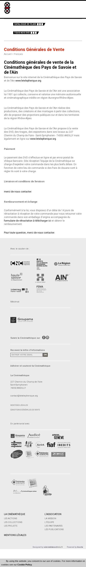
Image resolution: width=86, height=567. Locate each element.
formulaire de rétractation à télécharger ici (27, 220)
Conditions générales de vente (25, 410)
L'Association (53, 514)
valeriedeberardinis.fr (53, 547)
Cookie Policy (24, 564)
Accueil (8, 54)
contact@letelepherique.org (24, 395)
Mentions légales (19, 405)
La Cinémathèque (14, 514)
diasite (80, 547)
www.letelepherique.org (28, 80)
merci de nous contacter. (18, 191)
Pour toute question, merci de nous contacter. (29, 232)
